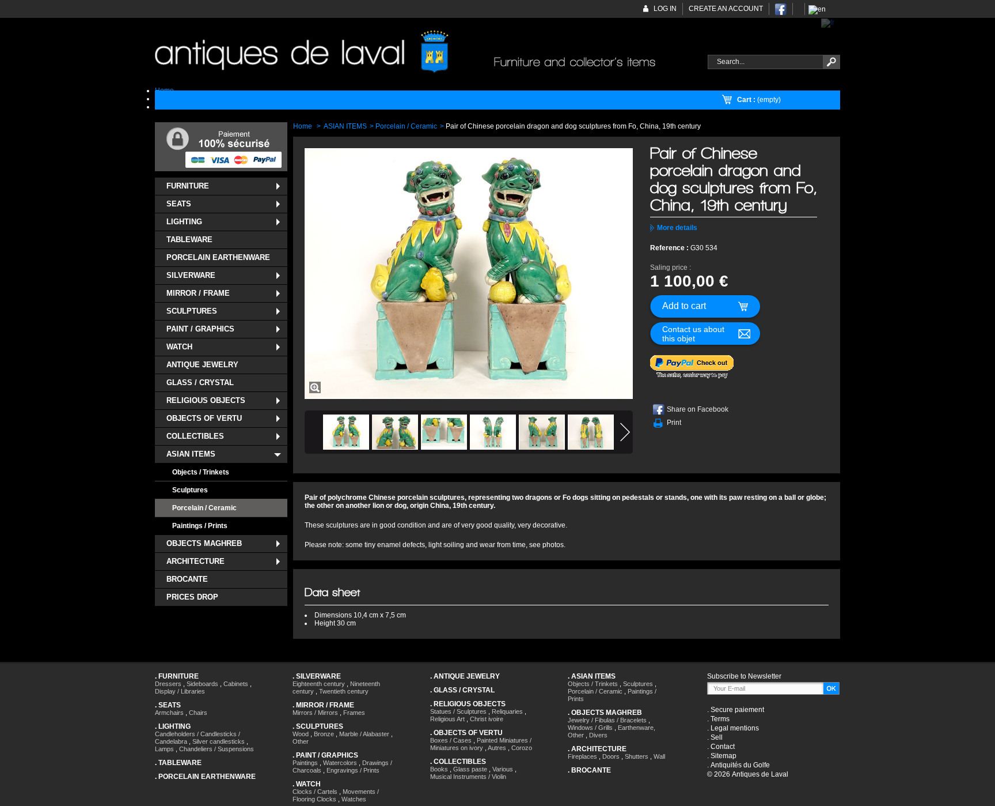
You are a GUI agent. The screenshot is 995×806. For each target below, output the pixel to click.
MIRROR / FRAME (198, 293)
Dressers (168, 683)
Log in (665, 9)
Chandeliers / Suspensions (216, 748)
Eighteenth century (319, 683)
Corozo (521, 747)
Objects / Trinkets (200, 472)
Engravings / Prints (352, 770)
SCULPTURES (191, 311)
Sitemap (723, 756)
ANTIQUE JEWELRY (202, 364)
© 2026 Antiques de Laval (747, 774)
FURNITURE (187, 186)
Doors (611, 756)
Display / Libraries (180, 691)
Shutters (636, 756)
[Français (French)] (827, 22)
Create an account (726, 9)
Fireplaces (582, 756)
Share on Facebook (697, 409)
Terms (720, 719)
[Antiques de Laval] (424, 52)
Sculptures (190, 490)
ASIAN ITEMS (190, 454)
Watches (353, 799)
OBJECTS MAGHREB (204, 543)
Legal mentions (735, 728)
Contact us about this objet (693, 334)
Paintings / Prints (199, 526)
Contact (723, 747)
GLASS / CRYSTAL (200, 382)
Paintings (305, 762)
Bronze (324, 733)
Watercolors (340, 762)
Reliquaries (507, 711)
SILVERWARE (190, 275)
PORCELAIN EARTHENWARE (218, 257)
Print (674, 423)
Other (301, 741)
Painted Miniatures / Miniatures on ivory (480, 744)
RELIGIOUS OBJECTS (205, 400)
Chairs (198, 712)
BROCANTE (187, 579)
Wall (659, 756)
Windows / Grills (590, 727)
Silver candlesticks (218, 741)
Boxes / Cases (451, 740)
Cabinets (235, 683)
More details (677, 228)
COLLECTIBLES (195, 436)
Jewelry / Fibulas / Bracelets (607, 720)
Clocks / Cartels (315, 791)
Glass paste (470, 769)
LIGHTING (184, 221)
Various (502, 769)
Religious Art (447, 718)
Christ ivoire (486, 718)
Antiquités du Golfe (740, 765)
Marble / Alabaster (364, 733)
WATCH (179, 346)
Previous (312, 432)
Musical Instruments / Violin (468, 776)
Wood (301, 733)
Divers (598, 735)
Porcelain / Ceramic (204, 508)
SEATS (178, 203)
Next (625, 432)
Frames (354, 712)
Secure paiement (737, 710)
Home (302, 126)
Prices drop (192, 597)
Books (439, 769)
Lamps (164, 748)
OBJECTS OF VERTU (204, 418)
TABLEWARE (189, 239)
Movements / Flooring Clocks (336, 795)
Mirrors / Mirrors (315, 712)
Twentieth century (344, 691)
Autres (497, 747)
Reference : (670, 248)
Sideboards (202, 683)
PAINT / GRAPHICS (200, 329)
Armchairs (169, 712)
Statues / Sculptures (458, 711)
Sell (717, 737)
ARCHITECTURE (195, 561)
